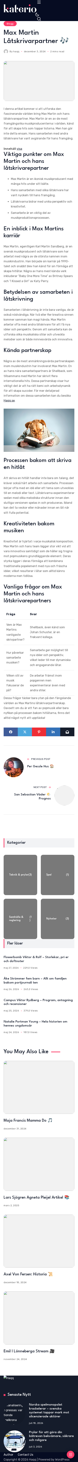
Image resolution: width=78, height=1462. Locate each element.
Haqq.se (9, 400)
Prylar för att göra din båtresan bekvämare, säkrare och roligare (51, 1436)
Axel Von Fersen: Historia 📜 (28, 1274)
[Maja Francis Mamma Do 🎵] (39, 1087)
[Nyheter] (57, 919)
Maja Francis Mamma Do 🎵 (28, 1121)
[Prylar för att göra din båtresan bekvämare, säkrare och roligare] (14, 1441)
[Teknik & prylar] (20, 875)
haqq (16, 51)
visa (19, 148)
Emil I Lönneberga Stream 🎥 (29, 1351)
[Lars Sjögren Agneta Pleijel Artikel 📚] (39, 1164)
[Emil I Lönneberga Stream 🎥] (39, 1318)
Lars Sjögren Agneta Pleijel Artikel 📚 (36, 1198)
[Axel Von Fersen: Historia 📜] (39, 1241)
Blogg (10, 23)
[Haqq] (39, 8)
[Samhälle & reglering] (20, 919)
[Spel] (57, 875)
